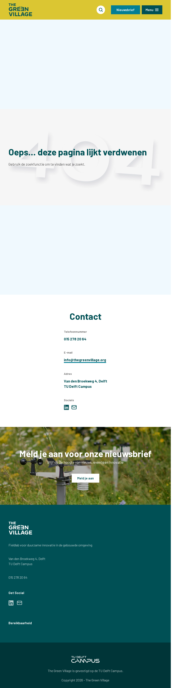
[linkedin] (66, 407)
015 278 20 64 (17, 577)
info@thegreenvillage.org (85, 360)
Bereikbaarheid (20, 623)
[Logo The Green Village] (20, 9)
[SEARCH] (101, 10)
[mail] (74, 407)
